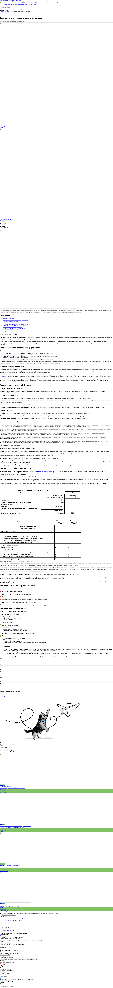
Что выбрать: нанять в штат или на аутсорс (14, 325)
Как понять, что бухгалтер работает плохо (14, 328)
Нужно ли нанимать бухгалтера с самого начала (15, 324)
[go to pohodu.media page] (5, 2)
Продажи (5, 4)
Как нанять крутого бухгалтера (11, 329)
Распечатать (14, 959)
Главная (2, 11)
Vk (3, 966)
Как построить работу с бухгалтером (12, 327)
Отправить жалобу (5, 954)
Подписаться (3, 696)
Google (4, 964)
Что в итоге (6, 331)
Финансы (26, 4)
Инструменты (33, 4)
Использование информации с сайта (12, 920)
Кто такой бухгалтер (8, 318)
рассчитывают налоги (9, 355)
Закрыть (2, 972)
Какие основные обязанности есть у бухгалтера (15, 320)
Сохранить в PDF (33, 959)
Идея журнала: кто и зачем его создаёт (13, 918)
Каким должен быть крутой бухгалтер (13, 322)
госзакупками (3, 376)
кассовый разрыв (45, 571)
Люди (15, 4)
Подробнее (3, 936)
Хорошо (2, 941)
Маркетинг (21, 4)
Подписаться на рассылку (7, 981)
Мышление (11, 4)
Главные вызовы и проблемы (10, 321)
